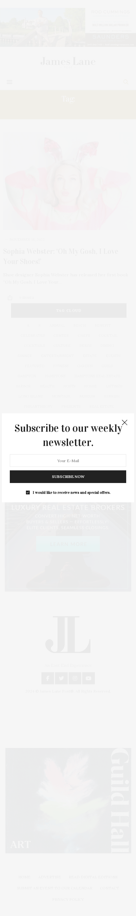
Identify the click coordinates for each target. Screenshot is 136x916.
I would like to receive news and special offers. (71, 493)
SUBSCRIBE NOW (68, 476)
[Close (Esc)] (124, 423)
